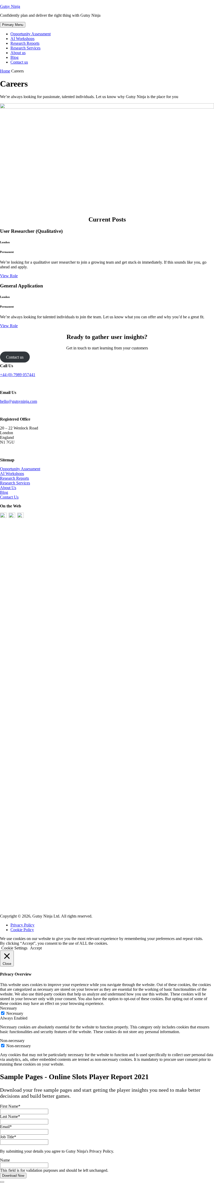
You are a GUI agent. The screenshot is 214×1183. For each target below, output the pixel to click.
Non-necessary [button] (12, 1040)
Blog (14, 57)
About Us (8, 487)
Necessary (14, 1013)
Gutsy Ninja (10, 6)
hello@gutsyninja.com (18, 401)
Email (6, 1126)
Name (5, 1160)
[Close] (2, 1182)
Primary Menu (12, 25)
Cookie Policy (22, 929)
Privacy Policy (22, 925)
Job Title (8, 1137)
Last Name (10, 1116)
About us (18, 52)
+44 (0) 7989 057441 (17, 374)
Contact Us (9, 497)
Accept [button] (36, 948)
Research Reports (24, 43)
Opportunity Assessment (30, 34)
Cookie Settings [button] (14, 948)
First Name (10, 1106)
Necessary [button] (8, 1008)
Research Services (25, 48)
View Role (9, 276)
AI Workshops (22, 38)
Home (5, 71)
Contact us (19, 62)
